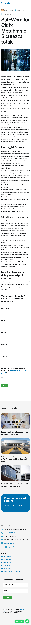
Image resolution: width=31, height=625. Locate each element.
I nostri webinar (6, 557)
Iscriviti (7, 597)
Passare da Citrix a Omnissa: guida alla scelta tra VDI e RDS (14, 433)
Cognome (5, 332)
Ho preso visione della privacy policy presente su (14, 370)
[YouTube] (6, 547)
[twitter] (9, 547)
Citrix (12, 14)
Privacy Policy (5, 565)
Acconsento (7, 377)
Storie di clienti (6, 559)
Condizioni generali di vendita (10, 571)
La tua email (5, 308)
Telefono (4, 356)
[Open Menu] (28, 3)
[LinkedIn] (2, 547)
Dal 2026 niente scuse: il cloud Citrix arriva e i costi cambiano (15, 485)
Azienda (4, 344)
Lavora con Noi (6, 562)
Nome (3, 320)
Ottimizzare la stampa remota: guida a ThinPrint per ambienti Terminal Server (15, 459)
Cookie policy (5, 568)
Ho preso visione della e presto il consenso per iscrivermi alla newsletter (13, 611)
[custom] (13, 547)
